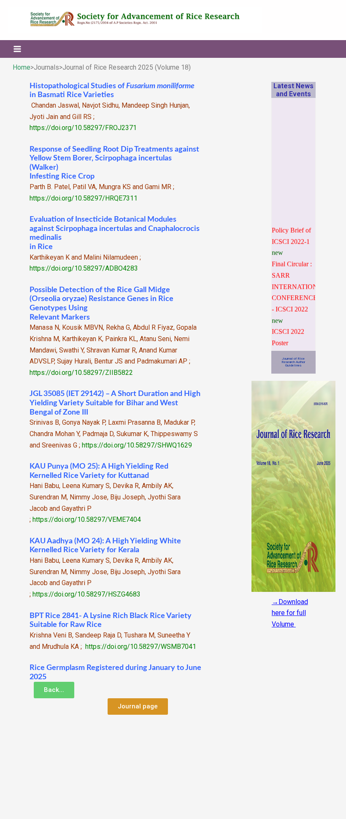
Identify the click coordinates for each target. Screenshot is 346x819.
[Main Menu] (17, 49)
